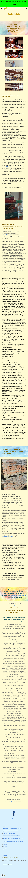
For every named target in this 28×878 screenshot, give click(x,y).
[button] (1, 8)
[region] (14, 3)
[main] (14, 14)
